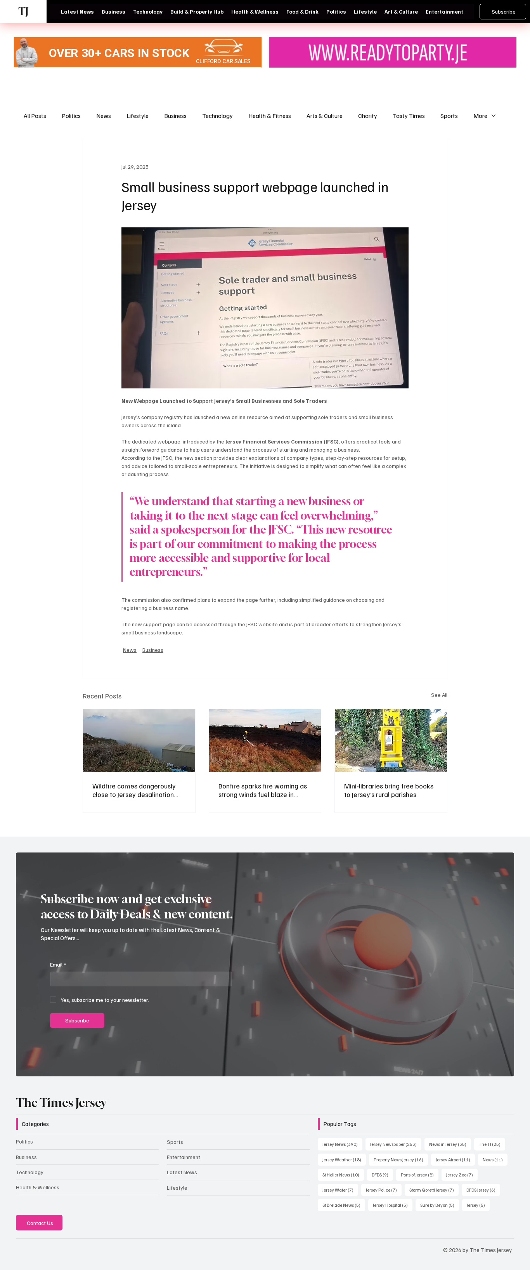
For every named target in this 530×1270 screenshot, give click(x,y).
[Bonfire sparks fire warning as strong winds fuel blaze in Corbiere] (265, 740)
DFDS (382, 1174)
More (480, 116)
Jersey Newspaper (395, 1144)
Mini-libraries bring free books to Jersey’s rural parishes (388, 790)
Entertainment (183, 1157)
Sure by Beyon (439, 1205)
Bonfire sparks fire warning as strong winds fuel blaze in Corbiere (262, 790)
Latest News (182, 1172)
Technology (217, 116)
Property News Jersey (401, 1159)
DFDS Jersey (483, 1190)
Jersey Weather (344, 1159)
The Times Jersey (61, 1103)
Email (58, 964)
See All (439, 694)
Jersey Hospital (392, 1205)
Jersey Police (384, 1190)
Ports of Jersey (419, 1174)
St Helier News (343, 1174)
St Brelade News (343, 1205)
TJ (23, 11)
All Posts (35, 116)
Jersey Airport (455, 1159)
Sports (449, 116)
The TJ (492, 1144)
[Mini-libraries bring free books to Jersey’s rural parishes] (391, 740)
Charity (367, 116)
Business (175, 116)
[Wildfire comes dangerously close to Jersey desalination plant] (139, 740)
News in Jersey (450, 1144)
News (103, 116)
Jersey (478, 1205)
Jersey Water (340, 1190)
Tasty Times (409, 116)
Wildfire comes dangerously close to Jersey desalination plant (134, 790)
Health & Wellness (37, 1187)
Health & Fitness (269, 116)
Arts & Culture (325, 116)
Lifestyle (137, 116)
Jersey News (342, 1144)
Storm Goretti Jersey (434, 1190)
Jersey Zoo (462, 1174)
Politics (71, 116)
